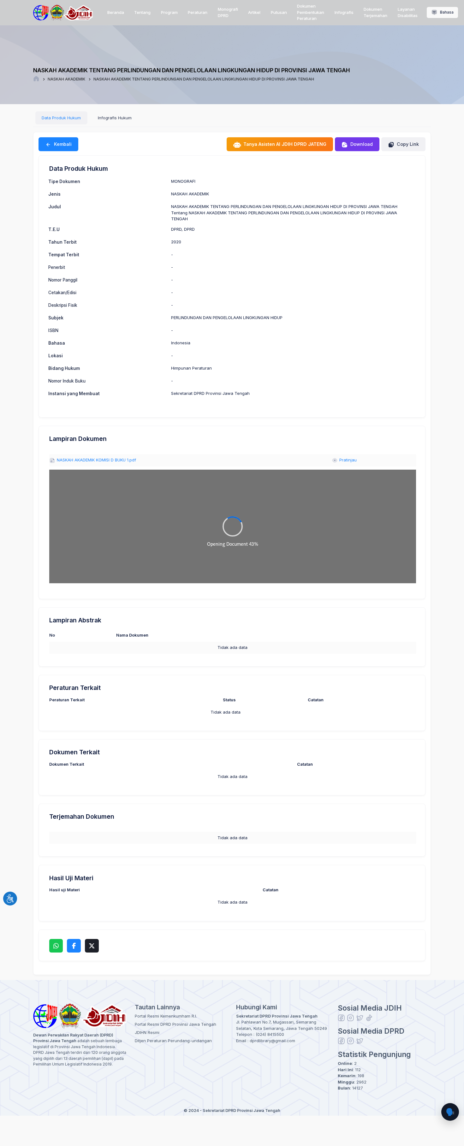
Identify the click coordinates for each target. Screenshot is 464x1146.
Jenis (54, 194)
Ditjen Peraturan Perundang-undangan (173, 1040)
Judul (54, 206)
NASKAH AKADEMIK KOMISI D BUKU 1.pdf (96, 459)
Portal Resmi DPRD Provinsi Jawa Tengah (175, 1024)
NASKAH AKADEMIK (66, 79)
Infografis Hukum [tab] (115, 117)
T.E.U (54, 229)
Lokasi (55, 355)
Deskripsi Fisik (62, 305)
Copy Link (407, 144)
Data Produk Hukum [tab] (61, 117)
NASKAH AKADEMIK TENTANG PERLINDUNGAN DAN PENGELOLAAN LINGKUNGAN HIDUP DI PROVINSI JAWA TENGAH (203, 79)
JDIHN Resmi (147, 1032)
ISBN (53, 330)
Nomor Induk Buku (67, 380)
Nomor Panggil (62, 279)
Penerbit (56, 267)
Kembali (62, 144)
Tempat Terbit (63, 254)
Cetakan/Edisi (62, 292)
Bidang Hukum (64, 368)
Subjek (55, 317)
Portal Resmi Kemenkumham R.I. (166, 1015)
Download (361, 144)
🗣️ (450, 1111)
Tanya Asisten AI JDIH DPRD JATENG (284, 144)
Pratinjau (347, 459)
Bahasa (446, 12)
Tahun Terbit (62, 242)
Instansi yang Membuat (74, 393)
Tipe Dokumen (64, 181)
